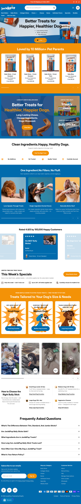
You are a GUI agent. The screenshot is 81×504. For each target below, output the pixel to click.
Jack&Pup (9, 496)
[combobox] (40, 7)
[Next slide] (46, 40)
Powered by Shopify (18, 496)
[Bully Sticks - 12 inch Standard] (30, 63)
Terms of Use (21, 480)
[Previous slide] (35, 40)
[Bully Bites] (71, 63)
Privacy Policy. (30, 480)
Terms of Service (65, 496)
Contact (56, 496)
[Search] (54, 8)
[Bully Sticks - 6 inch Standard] (10, 63)
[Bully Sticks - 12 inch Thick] (51, 63)
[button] (39, 40)
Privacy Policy (76, 496)
